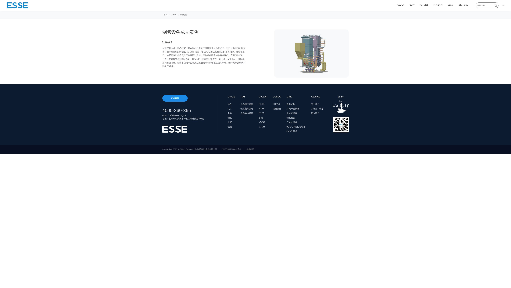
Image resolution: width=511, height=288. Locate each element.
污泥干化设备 (293, 108)
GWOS (400, 5)
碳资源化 (277, 108)
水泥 (230, 122)
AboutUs (463, 5)
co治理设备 (292, 131)
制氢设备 (184, 15)
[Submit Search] (495, 6)
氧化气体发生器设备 (296, 127)
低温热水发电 (246, 113)
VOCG (262, 122)
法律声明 (250, 149)
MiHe (450, 5)
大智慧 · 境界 (317, 108)
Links (341, 96)
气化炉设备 (292, 122)
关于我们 (315, 104)
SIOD (261, 108)
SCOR (262, 127)
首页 (165, 15)
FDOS (262, 113)
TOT (412, 5)
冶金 (230, 104)
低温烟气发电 (246, 104)
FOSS (261, 104)
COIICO (438, 5)
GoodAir (424, 5)
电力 (230, 113)
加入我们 (315, 113)
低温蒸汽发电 (246, 108)
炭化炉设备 (292, 113)
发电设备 (291, 104)
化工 (230, 108)
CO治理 (276, 104)
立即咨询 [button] (175, 98)
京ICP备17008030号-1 (231, 149)
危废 (230, 127)
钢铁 (230, 118)
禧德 (261, 118)
